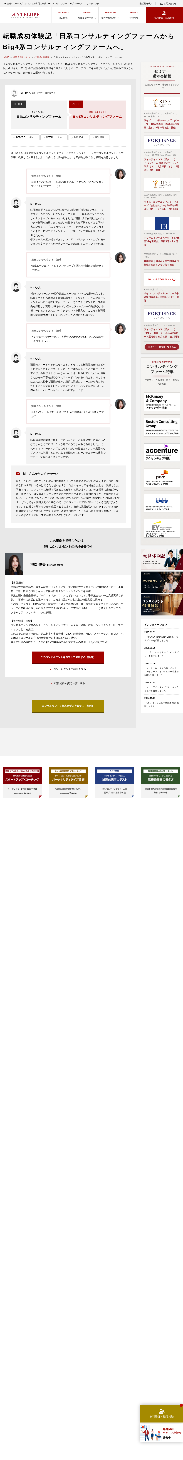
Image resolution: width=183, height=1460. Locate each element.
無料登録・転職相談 (164, 18)
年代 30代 (78, 137)
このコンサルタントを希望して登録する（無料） (68, 657)
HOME (6, 57)
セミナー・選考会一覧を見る (162, 347)
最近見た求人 (146, 3)
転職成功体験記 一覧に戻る (69, 683)
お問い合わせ (170, 3)
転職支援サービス (21, 57)
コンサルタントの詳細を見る (69, 669)
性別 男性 (99, 137)
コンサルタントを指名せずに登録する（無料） (68, 705)
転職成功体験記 (42, 57)
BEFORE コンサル (25, 137)
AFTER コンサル (54, 137)
